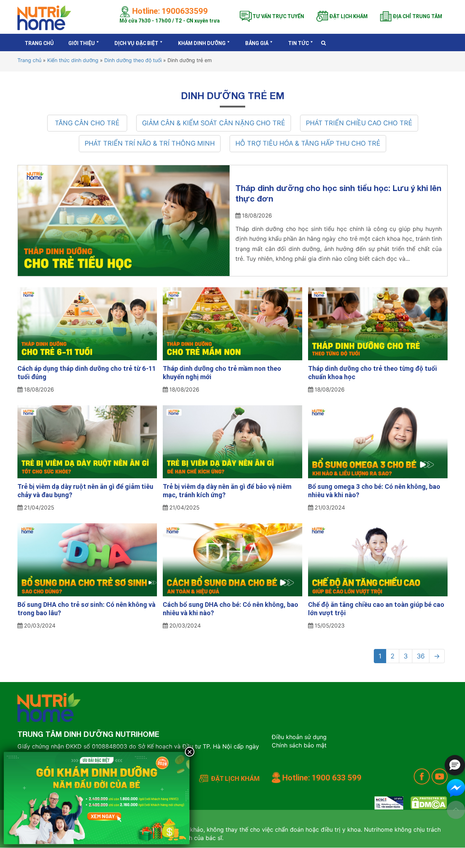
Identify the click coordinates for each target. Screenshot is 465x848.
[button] (455, 765)
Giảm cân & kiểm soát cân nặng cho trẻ (213, 123)
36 (421, 656)
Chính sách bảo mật (299, 745)
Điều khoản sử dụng (299, 737)
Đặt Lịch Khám (348, 16)
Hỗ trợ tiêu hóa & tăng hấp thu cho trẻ (307, 143)
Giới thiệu (81, 43)
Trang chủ (39, 43)
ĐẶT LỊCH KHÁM (235, 778)
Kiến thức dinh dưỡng (72, 60)
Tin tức (298, 43)
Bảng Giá (256, 43)
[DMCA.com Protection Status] (429, 803)
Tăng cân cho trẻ (87, 123)
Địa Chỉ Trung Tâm (417, 16)
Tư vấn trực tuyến (278, 16)
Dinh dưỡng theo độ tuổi (133, 60)
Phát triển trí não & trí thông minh (150, 143)
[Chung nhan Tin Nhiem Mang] (389, 803)
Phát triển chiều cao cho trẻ (359, 123)
